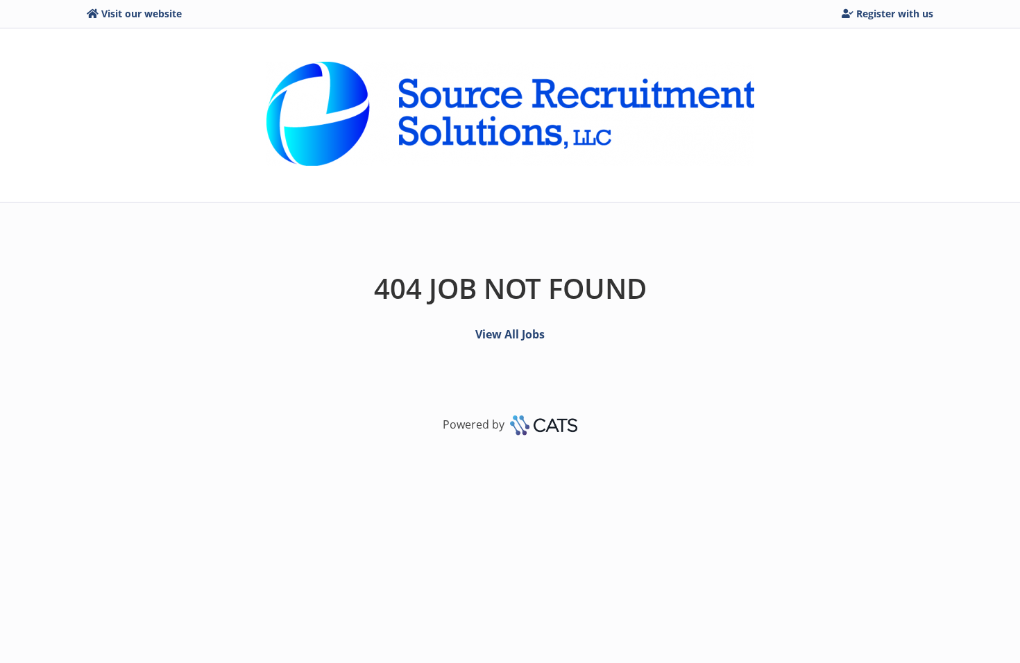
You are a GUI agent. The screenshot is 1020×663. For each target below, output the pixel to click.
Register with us (894, 13)
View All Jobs (510, 334)
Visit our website (141, 13)
